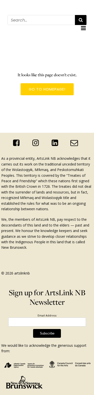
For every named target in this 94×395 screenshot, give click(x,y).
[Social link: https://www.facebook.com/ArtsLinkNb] (18, 143)
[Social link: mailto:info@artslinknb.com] (76, 143)
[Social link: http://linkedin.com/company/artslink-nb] (56, 143)
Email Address (47, 315)
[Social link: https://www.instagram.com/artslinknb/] (37, 143)
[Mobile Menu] (83, 28)
